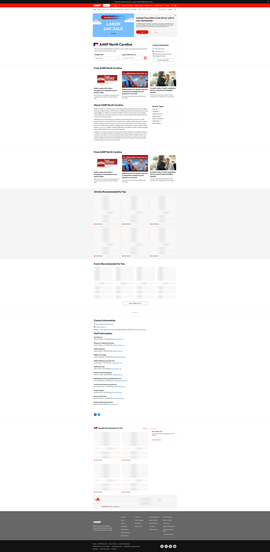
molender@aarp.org (117, 339)
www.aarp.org (103, 127)
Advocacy (155, 109)
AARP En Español (139, 520)
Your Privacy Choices (105, 549)
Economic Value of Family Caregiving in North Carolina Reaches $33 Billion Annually (163, 90)
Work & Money (156, 123)
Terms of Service (113, 543)
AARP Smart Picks (139, 5)
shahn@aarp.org (113, 404)
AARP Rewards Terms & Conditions (101, 546)
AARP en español (162, 9)
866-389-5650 (160, 48)
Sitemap (95, 543)
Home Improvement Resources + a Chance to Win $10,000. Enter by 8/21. (134, 1)
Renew (156, 32)
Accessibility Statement (124, 543)
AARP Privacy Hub (102, 543)
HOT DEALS (156, 431)
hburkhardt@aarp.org (119, 357)
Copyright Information (116, 546)
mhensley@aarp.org (116, 368)
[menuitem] (94, 10)
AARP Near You (125, 535)
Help (168, 9)
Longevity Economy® (168, 534)
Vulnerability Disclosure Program (132, 546)
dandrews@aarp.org (119, 386)
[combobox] (134, 58)
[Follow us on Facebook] (95, 414)
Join (142, 32)
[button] (175, 9)
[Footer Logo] (102, 522)
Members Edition (149, 5)
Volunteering (155, 121)
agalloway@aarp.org (118, 345)
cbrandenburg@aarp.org (120, 380)
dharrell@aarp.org (117, 392)
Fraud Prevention (157, 113)
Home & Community (157, 118)
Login (173, 5)
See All (144, 428)
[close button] (175, 15)
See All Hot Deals (156, 439)
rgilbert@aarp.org (117, 351)
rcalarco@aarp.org (117, 363)
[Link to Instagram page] (170, 546)
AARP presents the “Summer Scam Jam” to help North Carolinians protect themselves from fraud (135, 91)
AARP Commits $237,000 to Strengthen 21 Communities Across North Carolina (105, 90)
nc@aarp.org (161, 51)
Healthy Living (156, 116)
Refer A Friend (138, 526)
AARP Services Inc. (153, 529)
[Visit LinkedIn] (174, 546)
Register (167, 5)
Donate (123, 520)
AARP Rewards (159, 5)
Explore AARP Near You (129, 54)
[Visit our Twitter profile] (99, 414)
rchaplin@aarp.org (117, 374)
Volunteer (123, 523)
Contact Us (137, 517)
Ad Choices (95, 549)
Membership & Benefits (127, 5)
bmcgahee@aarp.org (119, 398)
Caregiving (155, 111)
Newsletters (138, 523)
